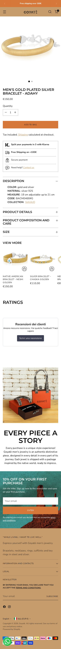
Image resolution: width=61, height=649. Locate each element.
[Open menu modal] (4, 12)
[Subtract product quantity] (6, 112)
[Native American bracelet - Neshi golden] (15, 259)
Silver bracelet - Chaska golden (40, 278)
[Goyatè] (30, 12)
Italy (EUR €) (23, 618)
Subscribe (52, 596)
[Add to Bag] (24, 269)
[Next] (56, 3)
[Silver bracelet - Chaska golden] (42, 259)
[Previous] (4, 3)
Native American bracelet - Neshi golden (13, 279)
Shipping (23, 134)
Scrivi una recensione (30, 338)
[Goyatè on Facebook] (5, 607)
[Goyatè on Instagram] (10, 607)
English (6, 618)
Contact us (28, 167)
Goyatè (22, 623)
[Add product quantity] (15, 112)
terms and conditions (28, 588)
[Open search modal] (50, 12)
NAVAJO (30, 202)
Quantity (8, 106)
